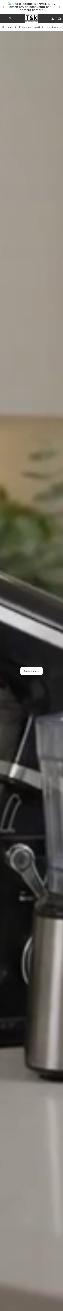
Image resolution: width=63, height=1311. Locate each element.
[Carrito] (59, 18)
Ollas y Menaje (9, 27)
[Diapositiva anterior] (3, 6)
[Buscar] (10, 18)
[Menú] (3, 18)
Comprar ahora (31, 671)
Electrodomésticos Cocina (32, 27)
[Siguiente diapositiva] (59, 6)
